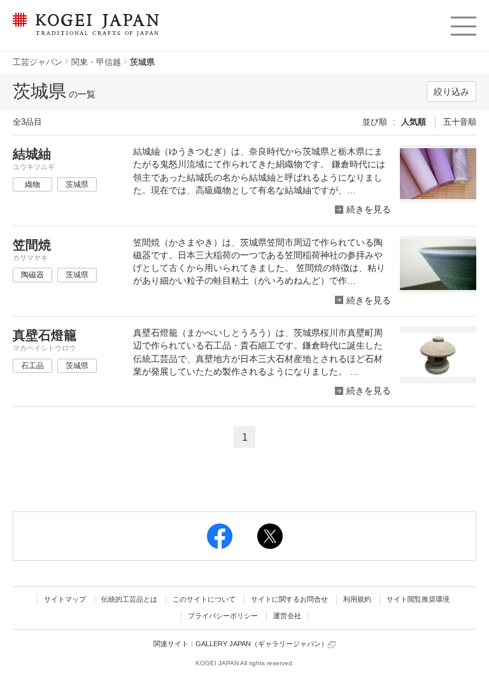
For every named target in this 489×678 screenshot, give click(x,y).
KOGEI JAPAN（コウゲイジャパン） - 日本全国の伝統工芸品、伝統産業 (84, 32)
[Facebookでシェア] (219, 536)
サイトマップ (65, 599)
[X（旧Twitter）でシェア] (270, 536)
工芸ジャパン (37, 62)
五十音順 (459, 122)
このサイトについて (204, 599)
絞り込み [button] (451, 91)
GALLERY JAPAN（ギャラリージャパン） (261, 643)
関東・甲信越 (96, 62)
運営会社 (287, 615)
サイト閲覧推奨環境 (418, 599)
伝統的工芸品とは (129, 599)
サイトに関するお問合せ (289, 599)
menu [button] (463, 23)
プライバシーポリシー (223, 615)
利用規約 (357, 599)
